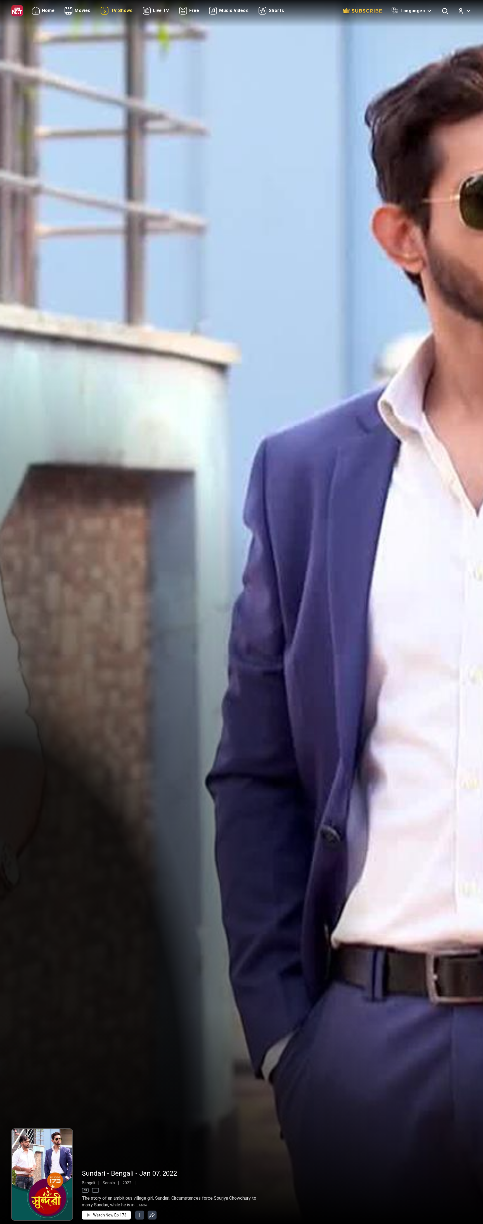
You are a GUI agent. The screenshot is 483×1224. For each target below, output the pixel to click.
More (143, 1205)
